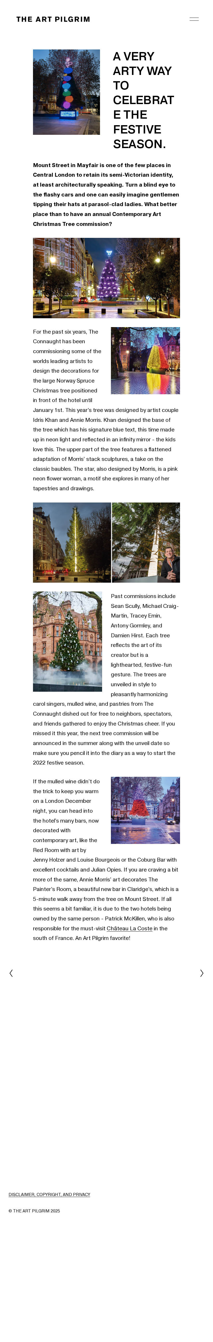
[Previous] (14, 973)
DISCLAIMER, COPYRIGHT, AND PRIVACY (49, 1195)
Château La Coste (129, 928)
